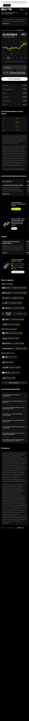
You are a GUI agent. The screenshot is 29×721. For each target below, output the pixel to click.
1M (25, 57)
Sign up (22, 9)
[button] (17, 9)
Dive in (5, 252)
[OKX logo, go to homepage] (6, 9)
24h (21, 57)
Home (3, 528)
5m (8, 57)
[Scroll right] (23, 13)
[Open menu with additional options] (27, 10)
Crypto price (11, 528)
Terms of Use (16, 498)
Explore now (15, 209)
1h (12, 57)
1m (4, 57)
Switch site (7, 5)
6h (16, 57)
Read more (6, 23)
